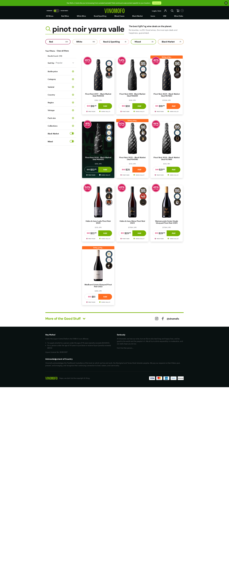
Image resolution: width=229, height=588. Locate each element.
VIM (164, 16)
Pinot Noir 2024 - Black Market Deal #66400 (98, 158)
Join (159, 11)
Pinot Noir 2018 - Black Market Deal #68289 (132, 95)
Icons (153, 16)
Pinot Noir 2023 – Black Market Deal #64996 (132, 158)
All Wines (49, 16)
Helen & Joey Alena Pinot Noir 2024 (132, 222)
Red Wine (65, 16)
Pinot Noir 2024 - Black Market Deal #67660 (167, 95)
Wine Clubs (178, 16)
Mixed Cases (119, 16)
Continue (156, 3)
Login (154, 11)
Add (105, 106)
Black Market (137, 16)
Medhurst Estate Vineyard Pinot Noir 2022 (98, 285)
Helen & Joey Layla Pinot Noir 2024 (98, 222)
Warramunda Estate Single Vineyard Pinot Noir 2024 (166, 222)
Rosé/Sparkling (100, 16)
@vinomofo (173, 318)
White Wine (81, 16)
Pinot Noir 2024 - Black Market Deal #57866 (167, 158)
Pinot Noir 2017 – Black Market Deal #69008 (98, 95)
